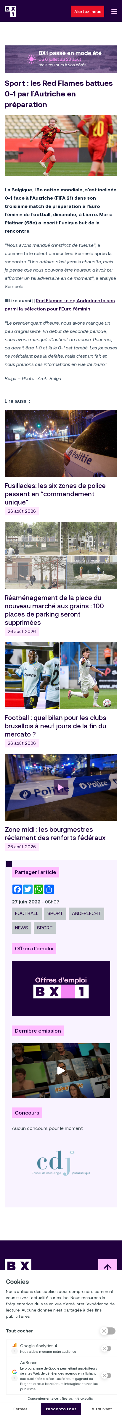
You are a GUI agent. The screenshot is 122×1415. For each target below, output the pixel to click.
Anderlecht (86, 913)
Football (26, 913)
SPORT (55, 913)
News (21, 927)
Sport (45, 927)
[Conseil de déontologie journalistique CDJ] (61, 1163)
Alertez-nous (87, 11)
